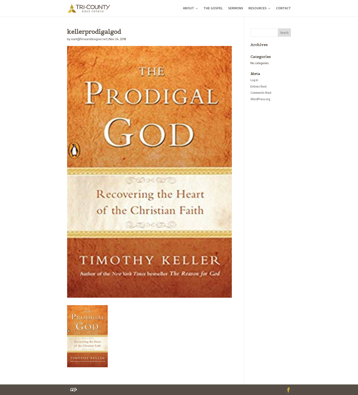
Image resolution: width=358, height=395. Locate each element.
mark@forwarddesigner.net (89, 39)
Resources (257, 8)
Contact (283, 8)
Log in (254, 80)
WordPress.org (260, 99)
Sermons (235, 8)
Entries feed (258, 86)
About (188, 8)
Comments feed (260, 92)
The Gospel (213, 8)
